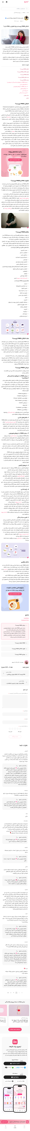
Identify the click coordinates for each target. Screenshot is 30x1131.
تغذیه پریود (4, 512)
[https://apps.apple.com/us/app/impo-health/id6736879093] (15, 1077)
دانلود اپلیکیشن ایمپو (15, 159)
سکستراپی (19, 538)
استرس (6, 569)
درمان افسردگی (11, 412)
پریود (13, 131)
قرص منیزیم (13, 422)
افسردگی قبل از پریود (22, 278)
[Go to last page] (8, 993)
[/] (26, 2)
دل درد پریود (19, 502)
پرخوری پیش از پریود (24, 198)
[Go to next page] (11, 993)
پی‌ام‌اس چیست (7, 208)
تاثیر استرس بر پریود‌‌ (24, 534)
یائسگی (8, 117)
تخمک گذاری (14, 436)
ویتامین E (7, 422)
